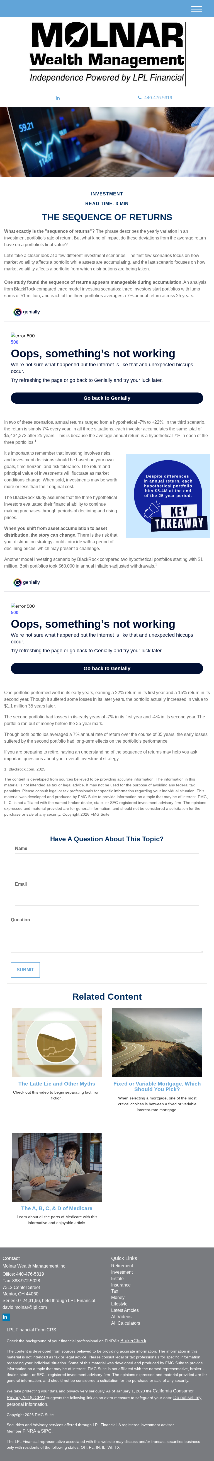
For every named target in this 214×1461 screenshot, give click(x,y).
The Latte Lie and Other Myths (56, 1084)
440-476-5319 (158, 97)
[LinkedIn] (58, 98)
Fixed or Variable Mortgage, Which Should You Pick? (157, 1086)
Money (118, 1297)
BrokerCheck (133, 1340)
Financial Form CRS (36, 1329)
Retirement (122, 1265)
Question (20, 919)
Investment (122, 1272)
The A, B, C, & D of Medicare (57, 1208)
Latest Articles (125, 1310)
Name (21, 848)
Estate (117, 1278)
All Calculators (125, 1323)
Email (21, 884)
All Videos (121, 1316)
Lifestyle (119, 1304)
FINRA (29, 1431)
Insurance (121, 1285)
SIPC (46, 1431)
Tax (114, 1291)
